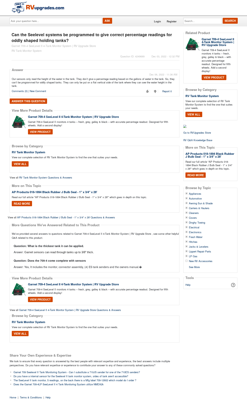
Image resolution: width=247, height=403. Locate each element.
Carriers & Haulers (199, 208)
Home (13, 397)
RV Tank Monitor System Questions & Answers (45, 177)
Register (172, 21)
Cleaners (194, 213)
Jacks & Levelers (198, 246)
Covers (193, 217)
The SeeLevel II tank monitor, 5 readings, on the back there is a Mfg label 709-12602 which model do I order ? (75, 380)
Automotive (195, 198)
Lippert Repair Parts (200, 251)
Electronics (195, 232)
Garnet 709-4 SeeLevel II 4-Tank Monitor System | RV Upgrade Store (73, 117)
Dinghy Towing (197, 222)
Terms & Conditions (31, 397)
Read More (22, 203)
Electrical (194, 227)
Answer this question (28, 101)
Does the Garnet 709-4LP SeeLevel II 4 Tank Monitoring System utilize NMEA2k (59, 384)
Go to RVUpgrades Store (197, 132)
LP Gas (193, 256)
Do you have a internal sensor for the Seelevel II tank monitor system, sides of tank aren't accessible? (71, 376)
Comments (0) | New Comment (29, 91)
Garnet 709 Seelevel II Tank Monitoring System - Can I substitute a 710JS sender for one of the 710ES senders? (77, 372)
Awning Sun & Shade (201, 203)
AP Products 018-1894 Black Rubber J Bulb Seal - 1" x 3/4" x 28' (54, 192)
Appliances (195, 193)
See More (194, 266)
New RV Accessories (200, 261)
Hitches (193, 241)
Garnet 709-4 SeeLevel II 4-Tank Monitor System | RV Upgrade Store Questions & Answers (70, 310)
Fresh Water (195, 237)
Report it (167, 91)
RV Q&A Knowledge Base (197, 140)
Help (187, 285)
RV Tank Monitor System (28, 152)
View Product (40, 132)
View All (20, 164)
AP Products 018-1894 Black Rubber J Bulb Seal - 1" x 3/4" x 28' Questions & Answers (66, 217)
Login (157, 21)
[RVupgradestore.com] (38, 7)
